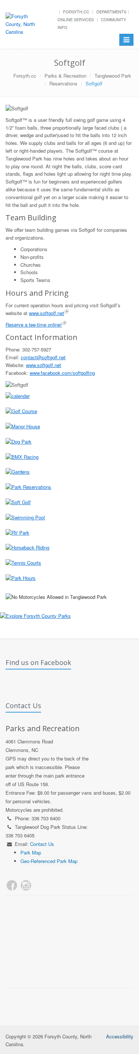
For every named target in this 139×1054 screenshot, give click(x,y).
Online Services (75, 19)
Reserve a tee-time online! (34, 324)
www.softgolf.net (46, 313)
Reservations (63, 83)
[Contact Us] (40, 885)
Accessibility (119, 1036)
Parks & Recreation (65, 75)
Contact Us (42, 843)
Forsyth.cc (76, 11)
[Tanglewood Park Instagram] (26, 885)
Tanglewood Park (113, 75)
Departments (111, 11)
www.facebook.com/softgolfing (62, 372)
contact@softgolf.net (43, 357)
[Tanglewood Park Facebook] (12, 885)
